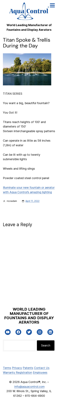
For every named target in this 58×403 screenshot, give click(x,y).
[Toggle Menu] (52, 5)
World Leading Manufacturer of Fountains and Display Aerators (29, 316)
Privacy (17, 368)
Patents (28, 368)
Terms (7, 368)
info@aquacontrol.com (29, 386)
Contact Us (41, 368)
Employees (40, 372)
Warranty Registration (17, 372)
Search (45, 345)
